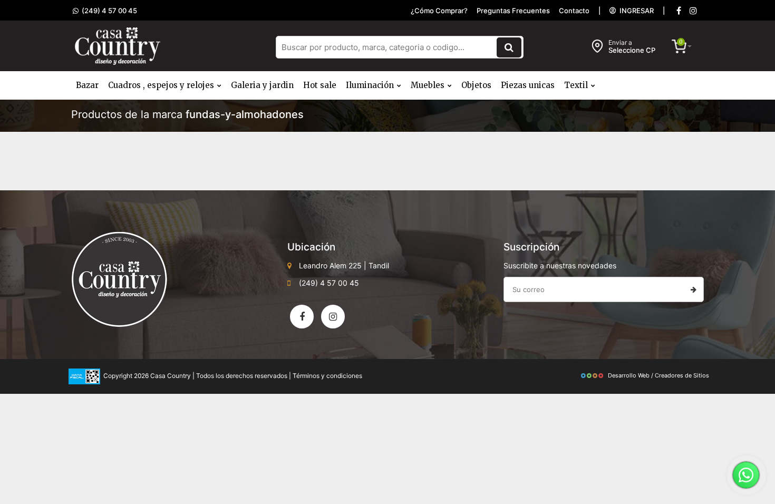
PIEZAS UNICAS (528, 85)
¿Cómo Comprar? (439, 10)
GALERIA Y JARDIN (262, 85)
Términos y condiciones (327, 376)
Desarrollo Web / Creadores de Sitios (658, 375)
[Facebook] (678, 10)
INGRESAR (635, 10)
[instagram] (693, 10)
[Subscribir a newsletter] (693, 289)
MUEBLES (429, 85)
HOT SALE (319, 85)
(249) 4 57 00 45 (108, 10)
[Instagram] (333, 316)
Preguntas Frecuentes (513, 10)
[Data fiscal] (84, 376)
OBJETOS (476, 85)
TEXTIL (577, 85)
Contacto (574, 10)
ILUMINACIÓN (371, 85)
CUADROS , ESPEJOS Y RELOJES (162, 85)
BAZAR (87, 85)
